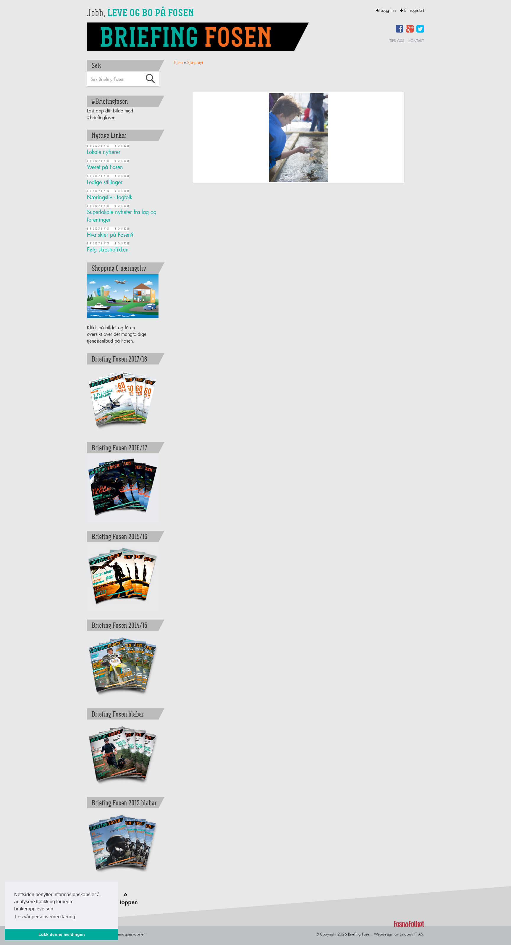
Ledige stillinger (104, 182)
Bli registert (413, 10)
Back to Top (125, 899)
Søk (150, 78)
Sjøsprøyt (195, 62)
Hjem (178, 62)
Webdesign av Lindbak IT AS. (399, 934)
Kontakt (416, 40)
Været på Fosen (105, 167)
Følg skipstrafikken (108, 249)
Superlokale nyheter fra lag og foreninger (121, 215)
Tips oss (396, 40)
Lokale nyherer (103, 152)
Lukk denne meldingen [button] (61, 934)
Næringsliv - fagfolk (109, 197)
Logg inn (388, 10)
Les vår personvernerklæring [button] (45, 916)
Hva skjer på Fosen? (110, 234)
